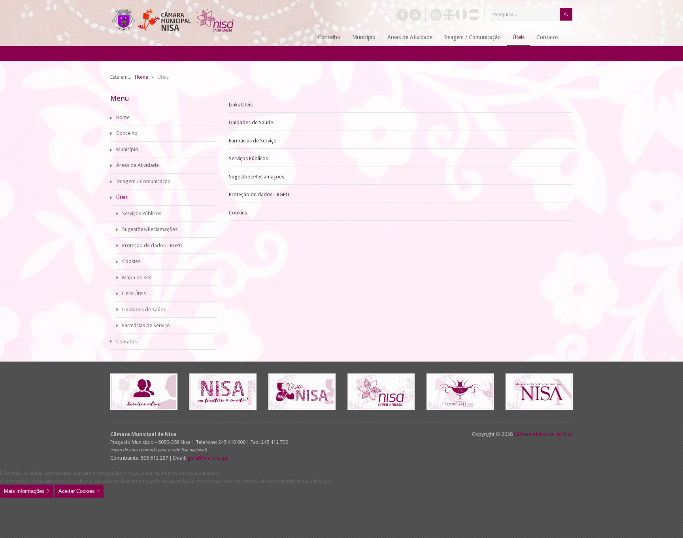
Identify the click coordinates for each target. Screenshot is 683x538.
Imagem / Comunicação (143, 181)
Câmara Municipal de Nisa (543, 434)
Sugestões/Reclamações (256, 177)
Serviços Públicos (248, 158)
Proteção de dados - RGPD (259, 194)
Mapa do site (137, 277)
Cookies (238, 213)
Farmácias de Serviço (253, 141)
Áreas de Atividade (137, 165)
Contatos (126, 342)
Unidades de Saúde (251, 122)
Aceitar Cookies (76, 491)
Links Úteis (241, 105)
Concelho (127, 133)
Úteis (122, 197)
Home (123, 117)
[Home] (302, 38)
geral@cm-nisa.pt (207, 458)
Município (127, 149)
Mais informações (24, 491)
